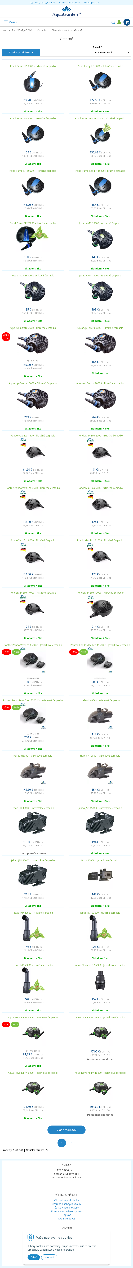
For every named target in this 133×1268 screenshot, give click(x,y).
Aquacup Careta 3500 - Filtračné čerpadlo (33, 328)
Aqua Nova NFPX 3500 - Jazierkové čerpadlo (33, 1017)
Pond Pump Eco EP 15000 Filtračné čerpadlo (100, 170)
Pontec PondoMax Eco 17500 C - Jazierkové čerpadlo (33, 700)
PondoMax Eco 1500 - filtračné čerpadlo (32, 435)
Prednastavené (103, 52)
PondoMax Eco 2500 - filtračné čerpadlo (100, 435)
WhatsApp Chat (91, 2)
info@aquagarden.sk (45, 2)
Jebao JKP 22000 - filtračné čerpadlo (33, 912)
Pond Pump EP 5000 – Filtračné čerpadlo (100, 66)
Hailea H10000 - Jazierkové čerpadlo (100, 755)
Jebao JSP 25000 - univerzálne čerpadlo (33, 860)
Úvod (4, 30)
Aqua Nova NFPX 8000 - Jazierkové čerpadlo (33, 1072)
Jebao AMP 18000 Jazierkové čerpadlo (100, 275)
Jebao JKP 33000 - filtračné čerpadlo (100, 912)
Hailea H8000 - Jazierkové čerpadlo (32, 755)
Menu (12, 22)
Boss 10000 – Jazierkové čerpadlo (100, 860)
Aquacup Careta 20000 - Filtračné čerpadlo (100, 383)
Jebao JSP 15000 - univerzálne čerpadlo (100, 808)
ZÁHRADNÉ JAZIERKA (22, 30)
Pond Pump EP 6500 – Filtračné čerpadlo (33, 118)
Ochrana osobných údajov (66, 1204)
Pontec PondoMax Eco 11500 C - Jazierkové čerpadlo (100, 645)
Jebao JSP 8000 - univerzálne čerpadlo (33, 808)
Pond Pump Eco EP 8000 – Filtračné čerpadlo (100, 118)
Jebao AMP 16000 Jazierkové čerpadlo (33, 275)
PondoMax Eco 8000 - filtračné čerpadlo (32, 540)
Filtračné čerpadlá (60, 30)
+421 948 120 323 (71, 2)
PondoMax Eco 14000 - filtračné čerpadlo (33, 592)
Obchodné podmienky (66, 1200)
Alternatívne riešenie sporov (66, 1211)
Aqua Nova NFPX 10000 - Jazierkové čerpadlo (100, 1072)
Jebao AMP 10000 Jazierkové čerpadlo (100, 223)
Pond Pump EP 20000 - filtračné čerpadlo (33, 223)
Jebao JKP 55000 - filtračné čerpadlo (33, 965)
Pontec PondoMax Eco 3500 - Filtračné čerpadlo (33, 488)
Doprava (66, 1215)
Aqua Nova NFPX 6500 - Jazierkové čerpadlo (100, 1017)
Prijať (34, 1257)
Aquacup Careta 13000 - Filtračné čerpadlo (33, 383)
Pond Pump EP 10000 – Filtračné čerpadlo (32, 170)
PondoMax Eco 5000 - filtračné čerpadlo (100, 488)
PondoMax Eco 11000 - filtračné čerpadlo (100, 540)
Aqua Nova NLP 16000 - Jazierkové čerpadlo (100, 965)
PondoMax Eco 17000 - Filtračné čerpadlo (100, 592)
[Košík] (126, 22)
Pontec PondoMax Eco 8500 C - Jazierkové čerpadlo (33, 645)
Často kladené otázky (67, 1207)
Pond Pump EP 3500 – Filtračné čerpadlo (33, 66)
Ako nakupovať (66, 1218)
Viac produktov (66, 1130)
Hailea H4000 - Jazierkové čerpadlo (100, 700)
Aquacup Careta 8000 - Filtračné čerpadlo (100, 328)
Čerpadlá (42, 30)
